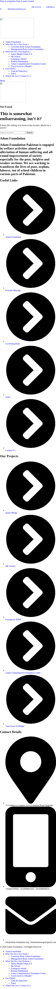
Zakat (13, 73)
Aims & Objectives (19, 71)
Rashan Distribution (19, 61)
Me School (15, 56)
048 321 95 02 (36, 7)
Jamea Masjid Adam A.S (21, 54)
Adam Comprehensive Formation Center (28, 64)
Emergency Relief (18, 59)
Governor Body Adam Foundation (26, 47)
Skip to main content (25, 1)
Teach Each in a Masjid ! (21, 66)
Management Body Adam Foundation (27, 49)
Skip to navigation (8, 1)
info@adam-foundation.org (17, 9)
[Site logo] (17, 37)
